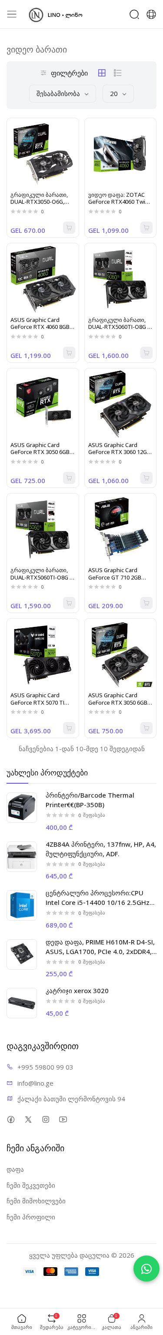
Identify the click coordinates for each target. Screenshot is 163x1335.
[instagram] (45, 1119)
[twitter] (28, 1119)
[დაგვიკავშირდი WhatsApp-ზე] (146, 1268)
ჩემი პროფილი (31, 1216)
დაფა (15, 1169)
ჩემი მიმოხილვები (36, 1200)
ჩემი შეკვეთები (31, 1185)
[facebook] (10, 1119)
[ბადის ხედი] (101, 73)
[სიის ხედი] (118, 73)
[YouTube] (62, 1119)
